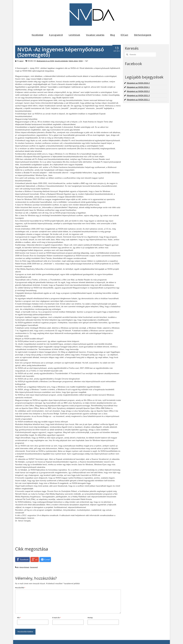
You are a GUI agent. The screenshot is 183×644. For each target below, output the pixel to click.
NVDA (81, 61)
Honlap (90, 617)
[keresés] (127, 54)
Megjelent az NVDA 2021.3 (138, 95)
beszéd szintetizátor (61, 61)
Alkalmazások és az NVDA (45, 61)
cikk (17, 567)
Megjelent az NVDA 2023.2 (138, 91)
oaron (21, 61)
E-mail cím (56, 617)
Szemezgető (34, 567)
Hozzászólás (20, 587)
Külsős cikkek (73, 61)
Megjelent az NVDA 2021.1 (138, 100)
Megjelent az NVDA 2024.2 (138, 83)
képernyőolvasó (24, 567)
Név (19, 617)
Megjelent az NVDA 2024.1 (138, 87)
